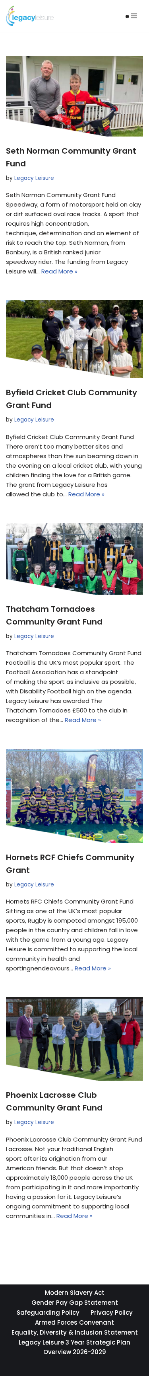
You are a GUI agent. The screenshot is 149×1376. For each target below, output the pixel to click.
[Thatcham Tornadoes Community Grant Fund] (74, 559)
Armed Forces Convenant (74, 1322)
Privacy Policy (112, 1312)
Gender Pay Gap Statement (74, 1302)
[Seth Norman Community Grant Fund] (74, 96)
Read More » (59, 271)
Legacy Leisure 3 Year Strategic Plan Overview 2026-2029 (74, 1347)
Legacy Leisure (34, 178)
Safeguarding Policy (48, 1312)
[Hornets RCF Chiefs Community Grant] (74, 796)
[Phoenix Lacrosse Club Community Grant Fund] (74, 1039)
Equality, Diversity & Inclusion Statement (75, 1332)
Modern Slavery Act (74, 1292)
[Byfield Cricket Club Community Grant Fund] (74, 339)
